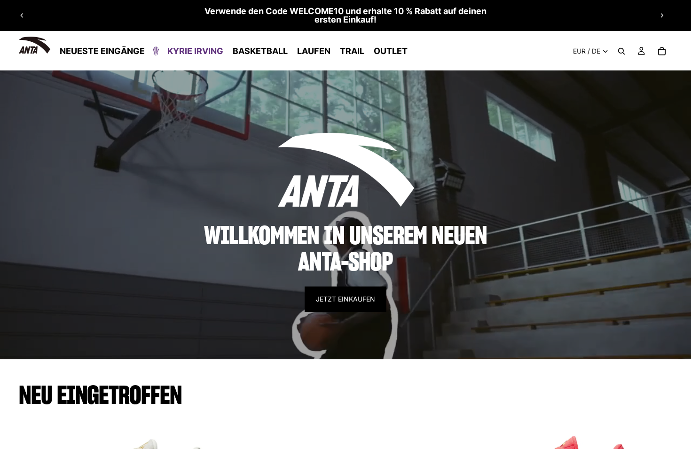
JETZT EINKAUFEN (345, 299)
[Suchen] (621, 51)
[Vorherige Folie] (22, 15)
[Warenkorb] (662, 51)
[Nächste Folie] (662, 15)
